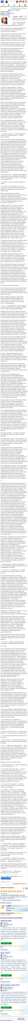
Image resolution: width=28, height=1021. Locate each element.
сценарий (4, 949)
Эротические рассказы (6, 1020)
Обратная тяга (6, 921)
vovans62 (10, 898)
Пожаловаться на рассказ (20, 883)
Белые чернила (15, 896)
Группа (4, 987)
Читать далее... (6, 943)
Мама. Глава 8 (5, 953)
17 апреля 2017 (9, 13)
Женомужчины (5, 15)
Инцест (4, 955)
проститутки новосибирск (21, 1019)
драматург (3, 898)
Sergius (24, 896)
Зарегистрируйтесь (7, 913)
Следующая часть (6, 878)
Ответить (8, 910)
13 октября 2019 (7, 989)
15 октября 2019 (7, 924)
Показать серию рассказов (19, 8)
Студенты (5, 923)
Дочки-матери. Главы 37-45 (10, 985)
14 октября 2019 (7, 956)
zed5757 (8, 906)
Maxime (8, 11)
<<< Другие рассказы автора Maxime (11, 900)
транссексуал (6, 981)
